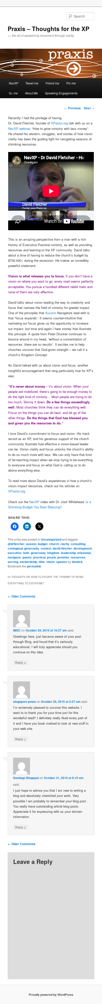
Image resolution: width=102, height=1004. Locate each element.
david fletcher (62, 548)
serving (13, 561)
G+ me (13, 93)
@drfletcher (16, 544)
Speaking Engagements (61, 93)
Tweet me (32, 83)
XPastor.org (59, 123)
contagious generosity (23, 548)
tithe (42, 561)
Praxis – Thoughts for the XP (48, 28)
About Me (31, 93)
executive (15, 553)
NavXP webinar (19, 128)
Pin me (71, 83)
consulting (78, 544)
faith (26, 553)
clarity (64, 544)
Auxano (50, 312)
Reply (20, 662)
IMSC (17, 630)
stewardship (28, 561)
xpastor (61, 561)
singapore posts (24, 701)
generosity (38, 553)
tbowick (77, 561)
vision (50, 561)
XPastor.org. (17, 491)
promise (63, 557)
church (54, 544)
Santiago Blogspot (26, 778)
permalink (34, 566)
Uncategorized (51, 539)
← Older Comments (21, 596)
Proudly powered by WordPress (51, 994)
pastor (27, 557)
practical (39, 557)
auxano (31, 544)
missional (84, 553)
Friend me (52, 83)
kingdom (53, 553)
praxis (51, 557)
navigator (14, 557)
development (83, 548)
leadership (68, 553)
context (46, 548)
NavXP (13, 83)
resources (78, 557)
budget (43, 544)
